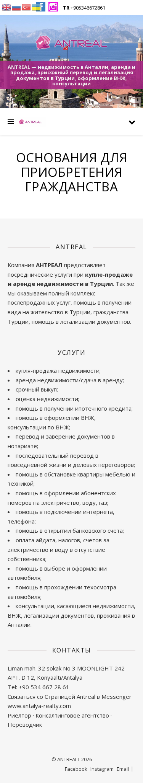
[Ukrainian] (37, 6)
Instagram (102, 768)
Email (123, 768)
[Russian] (17, 6)
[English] (7, 6)
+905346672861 (84, 7)
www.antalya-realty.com (39, 706)
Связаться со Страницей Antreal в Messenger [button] (70, 696)
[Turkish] (27, 6)
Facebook (76, 768)
